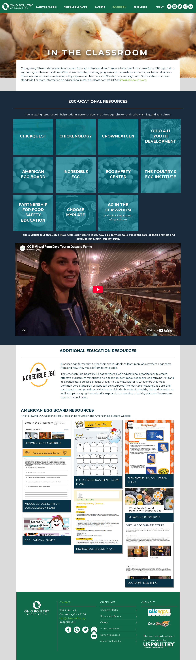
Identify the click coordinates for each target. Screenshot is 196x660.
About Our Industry (110, 641)
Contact (64, 602)
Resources (140, 7)
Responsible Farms (75, 7)
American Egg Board (107, 415)
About (160, 7)
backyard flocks (46, 7)
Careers (100, 7)
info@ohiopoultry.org (133, 80)
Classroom (119, 7)
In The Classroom (109, 628)
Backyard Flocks (109, 610)
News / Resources (110, 635)
